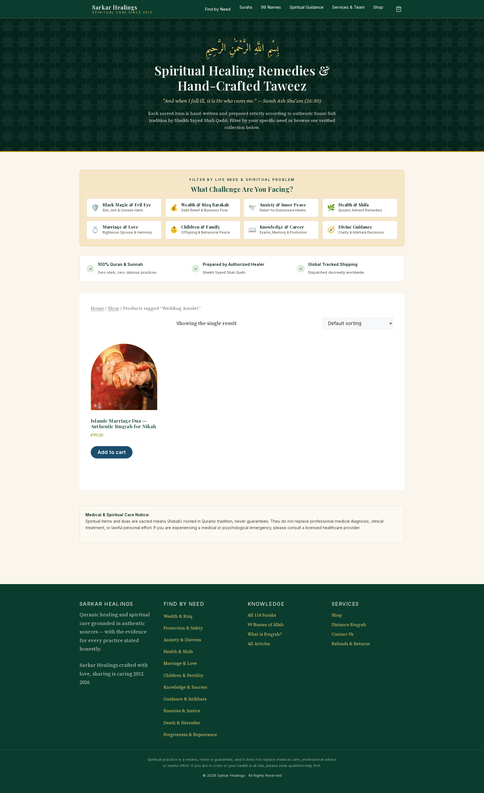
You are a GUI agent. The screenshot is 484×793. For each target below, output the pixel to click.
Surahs (245, 7)
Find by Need (218, 9)
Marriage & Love (180, 663)
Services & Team (348, 7)
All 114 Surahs (262, 615)
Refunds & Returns (351, 644)
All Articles (259, 644)
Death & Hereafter (182, 723)
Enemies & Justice (182, 711)
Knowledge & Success (185, 687)
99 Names (271, 7)
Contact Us (342, 634)
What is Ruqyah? (265, 634)
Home (97, 308)
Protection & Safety (183, 628)
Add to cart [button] (111, 452)
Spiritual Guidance (307, 7)
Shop (378, 7)
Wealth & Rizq (178, 616)
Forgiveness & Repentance (190, 734)
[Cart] (398, 9)
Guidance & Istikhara (185, 699)
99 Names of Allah (266, 625)
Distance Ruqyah (349, 625)
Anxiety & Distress (182, 640)
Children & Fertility (184, 675)
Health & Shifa (178, 651)
